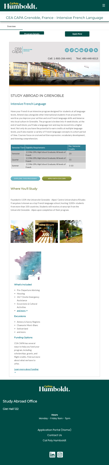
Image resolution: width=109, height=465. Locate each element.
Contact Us (54, 435)
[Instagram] (60, 456)
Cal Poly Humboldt (54, 440)
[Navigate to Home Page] (20, 5)
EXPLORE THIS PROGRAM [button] (25, 178)
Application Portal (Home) (54, 430)
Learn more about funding (26, 369)
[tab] (11, 26)
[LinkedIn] (52, 456)
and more (21, 310)
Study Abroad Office (20, 401)
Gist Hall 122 (11, 408)
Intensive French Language (28, 103)
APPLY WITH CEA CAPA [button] (57, 178)
